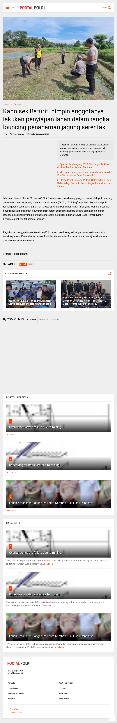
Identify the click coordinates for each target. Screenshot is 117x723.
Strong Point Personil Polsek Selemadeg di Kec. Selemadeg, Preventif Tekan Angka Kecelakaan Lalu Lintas (84, 183)
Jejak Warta (63, 699)
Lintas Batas (12, 688)
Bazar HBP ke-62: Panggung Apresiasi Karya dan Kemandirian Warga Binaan (30, 302)
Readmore (11, 435)
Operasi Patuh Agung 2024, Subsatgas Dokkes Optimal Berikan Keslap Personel (83, 166)
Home (6, 104)
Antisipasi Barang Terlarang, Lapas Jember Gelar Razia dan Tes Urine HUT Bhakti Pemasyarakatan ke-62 (85, 300)
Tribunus (62, 688)
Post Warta (14, 709)
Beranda (11, 683)
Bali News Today (65, 683)
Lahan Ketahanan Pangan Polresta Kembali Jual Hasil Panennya (51, 503)
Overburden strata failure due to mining (35, 427)
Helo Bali (11, 699)
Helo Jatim (63, 693)
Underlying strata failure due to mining (34, 465)
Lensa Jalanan (16, 712)
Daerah (17, 104)
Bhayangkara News (15, 693)
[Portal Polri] (32, 8)
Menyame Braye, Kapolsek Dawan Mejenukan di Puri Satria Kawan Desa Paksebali (83, 174)
